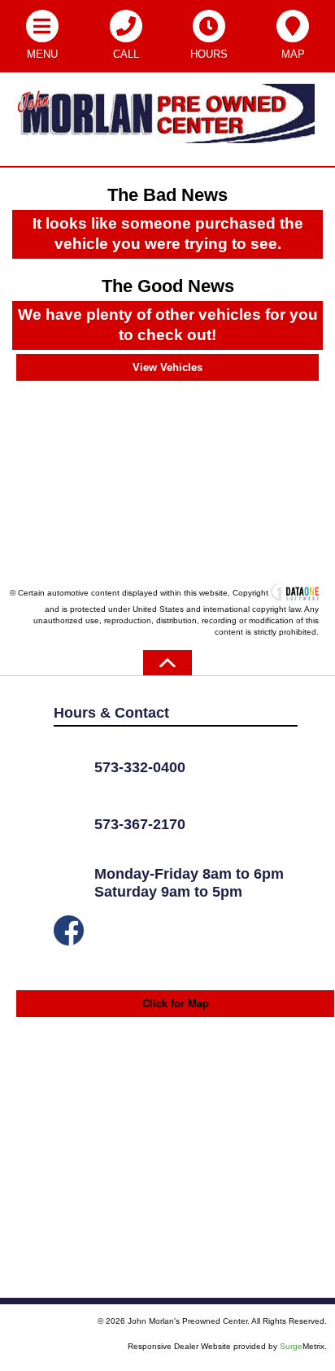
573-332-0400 (139, 767)
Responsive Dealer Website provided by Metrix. (227, 1346)
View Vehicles (167, 367)
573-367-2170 (139, 824)
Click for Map (175, 1003)
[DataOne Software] (295, 593)
